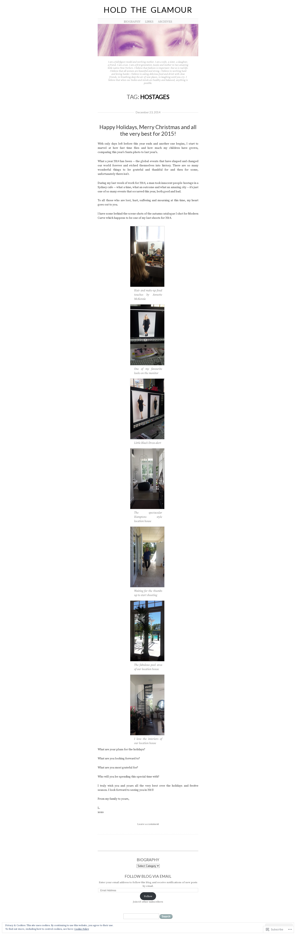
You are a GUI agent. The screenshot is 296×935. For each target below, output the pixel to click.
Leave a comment (148, 824)
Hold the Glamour (148, 9)
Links (149, 22)
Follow (148, 896)
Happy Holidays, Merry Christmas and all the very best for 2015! (148, 130)
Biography (132, 22)
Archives (165, 22)
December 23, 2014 (148, 112)
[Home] (148, 55)
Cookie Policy (81, 929)
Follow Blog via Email (148, 876)
